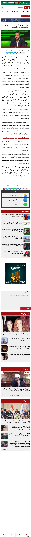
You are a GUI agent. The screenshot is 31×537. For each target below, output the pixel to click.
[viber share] (7, 53)
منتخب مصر (19, 185)
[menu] (2, 7)
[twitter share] (13, 53)
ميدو (14, 185)
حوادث (7, 11)
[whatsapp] (4, 189)
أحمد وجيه (24, 50)
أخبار (23, 11)
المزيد (4, 449)
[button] (29, 395)
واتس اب (14, 204)
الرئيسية (28, 11)
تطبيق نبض (13, 200)
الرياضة (18, 11)
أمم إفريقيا (8, 185)
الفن (3, 11)
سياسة (13, 11)
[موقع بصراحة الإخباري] (28, 16)
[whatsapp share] (10, 53)
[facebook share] (16, 53)
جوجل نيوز (13, 195)
